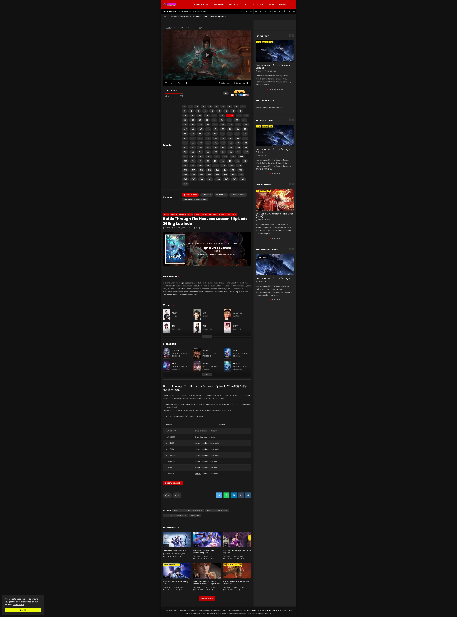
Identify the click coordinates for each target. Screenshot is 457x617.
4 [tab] (275, 89)
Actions (174, 17)
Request (253, 610)
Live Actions (258, 4)
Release (282, 4)
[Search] (294, 11)
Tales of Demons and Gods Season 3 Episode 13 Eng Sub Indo (206, 582)
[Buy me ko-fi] (279, 11)
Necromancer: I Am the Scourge (273, 278)
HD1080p (172, 565)
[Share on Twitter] (219, 495)
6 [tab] (279, 89)
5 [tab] (277, 89)
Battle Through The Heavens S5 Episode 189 (236, 582)
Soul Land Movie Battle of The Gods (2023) (274, 215)
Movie (272, 4)
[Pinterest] (255, 11)
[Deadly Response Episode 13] (177, 539)
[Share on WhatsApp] (226, 495)
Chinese (190, 214)
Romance (222, 214)
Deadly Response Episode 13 (174, 550)
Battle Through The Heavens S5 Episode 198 (193, 11)
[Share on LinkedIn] (234, 495)
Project (233, 4)
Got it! (23, 610)
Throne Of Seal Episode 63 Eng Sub (175, 582)
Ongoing (218, 4)
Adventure (174, 214)
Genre (245, 4)
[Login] (289, 11)
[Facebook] (241, 11)
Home (165, 17)
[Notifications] (284, 11)
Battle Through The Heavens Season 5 (188, 511)
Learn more (18, 604)
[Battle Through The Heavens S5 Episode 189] (237, 571)
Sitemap (281, 610)
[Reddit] (275, 11)
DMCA (275, 610)
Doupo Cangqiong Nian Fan (217, 511)
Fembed (205, 443)
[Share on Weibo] (248, 495)
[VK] (260, 11)
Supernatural (231, 214)
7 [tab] (282, 89)
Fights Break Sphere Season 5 (175, 515)
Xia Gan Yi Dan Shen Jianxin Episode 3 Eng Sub (204, 551)
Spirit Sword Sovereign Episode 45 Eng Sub (237, 551)
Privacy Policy (266, 610)
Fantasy (204, 214)
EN (225, 565)
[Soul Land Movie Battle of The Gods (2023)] (275, 200)
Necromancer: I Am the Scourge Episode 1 (273, 66)
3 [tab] (272, 89)
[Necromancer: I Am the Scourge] (275, 264)
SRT (236, 565)
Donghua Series (201, 4)
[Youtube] (265, 11)
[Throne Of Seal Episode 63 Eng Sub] (177, 571)
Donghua (197, 214)
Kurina (167, 228)
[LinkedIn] (251, 11)
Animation (182, 214)
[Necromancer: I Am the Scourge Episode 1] (275, 51)
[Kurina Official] (169, 4)
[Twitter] (246, 11)
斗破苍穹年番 (195, 515)
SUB (178, 565)
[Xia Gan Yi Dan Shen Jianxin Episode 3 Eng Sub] (207, 539)
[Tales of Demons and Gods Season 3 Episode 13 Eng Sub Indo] (207, 571)
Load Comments (207, 598)
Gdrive (198, 443)
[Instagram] (270, 11)
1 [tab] (267, 89)
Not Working (168, 28)
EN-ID (166, 565)
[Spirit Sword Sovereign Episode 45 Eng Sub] (237, 539)
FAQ (292, 4)
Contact (246, 610)
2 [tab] (270, 89)
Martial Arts (213, 214)
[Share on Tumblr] (241, 495)
